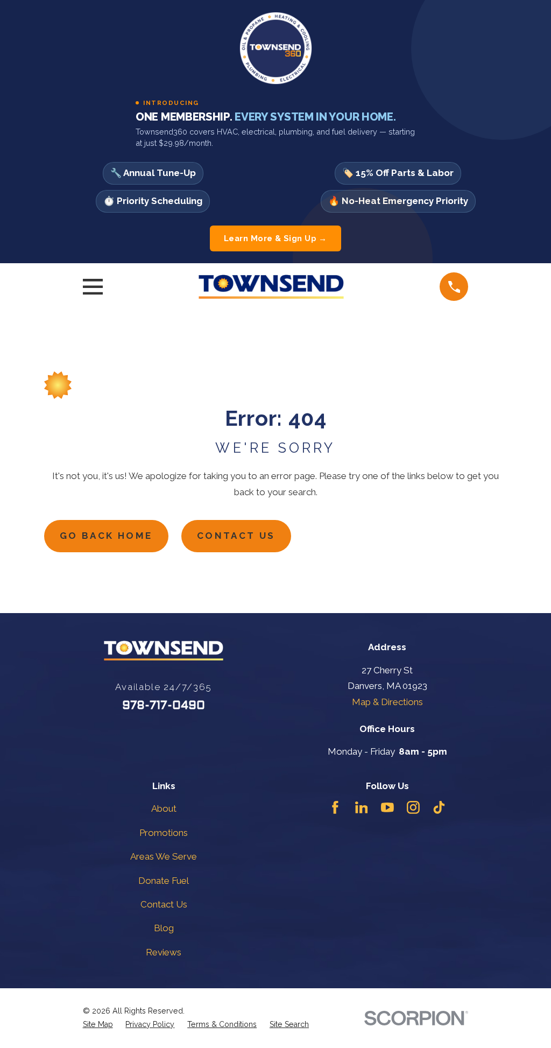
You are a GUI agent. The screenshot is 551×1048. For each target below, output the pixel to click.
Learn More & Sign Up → (275, 238)
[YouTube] (387, 807)
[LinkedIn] (361, 807)
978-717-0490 (163, 706)
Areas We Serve (163, 856)
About (163, 808)
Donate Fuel (163, 880)
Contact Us (236, 535)
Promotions (163, 832)
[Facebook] (335, 807)
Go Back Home (106, 535)
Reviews (163, 952)
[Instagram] (413, 807)
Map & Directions (387, 702)
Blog (164, 928)
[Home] (271, 287)
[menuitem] (98, 1024)
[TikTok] (439, 807)
